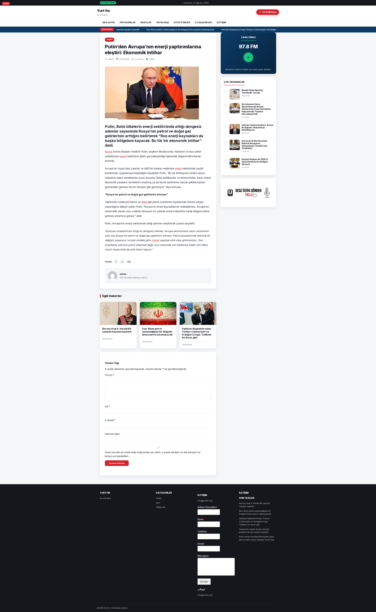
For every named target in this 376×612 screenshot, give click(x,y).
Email (202, 543)
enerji (178, 168)
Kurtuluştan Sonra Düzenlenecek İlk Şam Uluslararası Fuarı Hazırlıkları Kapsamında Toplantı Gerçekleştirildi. (256, 109)
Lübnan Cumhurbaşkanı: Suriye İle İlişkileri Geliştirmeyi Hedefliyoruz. (257, 127)
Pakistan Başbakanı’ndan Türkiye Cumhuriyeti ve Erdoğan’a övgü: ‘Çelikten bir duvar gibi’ (259, 29)
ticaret (155, 240)
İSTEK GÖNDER (182, 22)
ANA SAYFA (108, 22)
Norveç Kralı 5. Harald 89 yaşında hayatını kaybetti (116, 330)
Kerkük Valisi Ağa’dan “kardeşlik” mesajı (252, 91)
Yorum (109, 375)
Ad (107, 406)
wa (128, 261)
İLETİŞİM (221, 22)
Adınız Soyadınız (208, 507)
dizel (144, 202)
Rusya (108, 151)
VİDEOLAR (145, 22)
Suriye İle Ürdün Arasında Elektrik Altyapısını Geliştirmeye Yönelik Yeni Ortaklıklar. (254, 145)
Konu (201, 519)
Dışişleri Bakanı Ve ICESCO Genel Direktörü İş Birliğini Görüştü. (255, 161)
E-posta (110, 420)
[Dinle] (248, 57)
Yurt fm (103, 11)
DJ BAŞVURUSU (203, 22)
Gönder (204, 581)
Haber (110, 39)
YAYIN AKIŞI (162, 22)
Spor (158, 503)
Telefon (203, 531)
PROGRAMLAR (128, 22)
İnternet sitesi (112, 433)
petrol (123, 156)
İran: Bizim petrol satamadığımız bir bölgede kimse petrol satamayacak (175, 29)
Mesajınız (204, 555)
